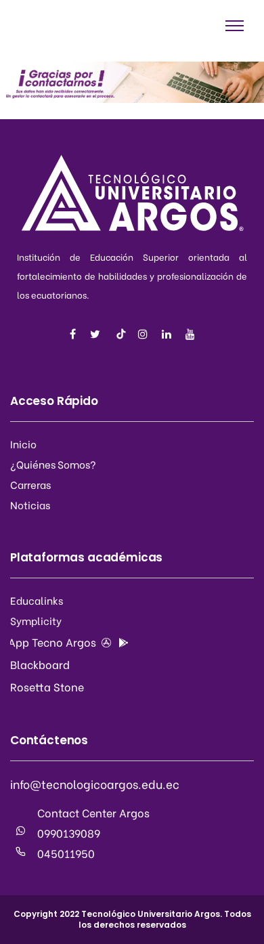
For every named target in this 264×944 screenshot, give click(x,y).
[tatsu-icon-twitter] (97, 333)
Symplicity (36, 620)
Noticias (30, 504)
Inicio (23, 443)
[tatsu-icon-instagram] (145, 333)
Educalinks (36, 600)
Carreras (30, 484)
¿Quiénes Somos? (53, 463)
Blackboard (40, 664)
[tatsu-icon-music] (121, 333)
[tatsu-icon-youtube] (190, 333)
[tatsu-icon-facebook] (75, 333)
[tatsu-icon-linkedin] (168, 333)
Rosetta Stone (47, 686)
